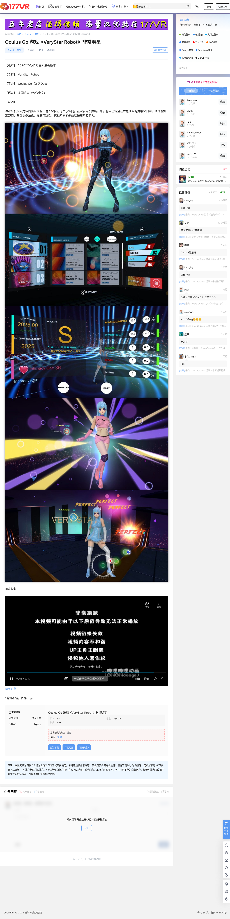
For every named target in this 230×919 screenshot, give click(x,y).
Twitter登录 (187, 57)
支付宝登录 (213, 34)
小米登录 (213, 42)
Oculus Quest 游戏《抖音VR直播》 (209, 259)
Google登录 (187, 50)
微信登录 (186, 34)
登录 (209, 6)
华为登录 (199, 42)
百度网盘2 (84, 747)
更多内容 (120, 6)
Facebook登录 (205, 50)
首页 (19, 34)
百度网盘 (69, 747)
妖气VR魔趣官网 (33, 912)
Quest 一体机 (32, 34)
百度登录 (186, 42)
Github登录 (203, 57)
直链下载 (54, 747)
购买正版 (11, 689)
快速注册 (222, 6)
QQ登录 (199, 34)
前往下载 (162, 50)
